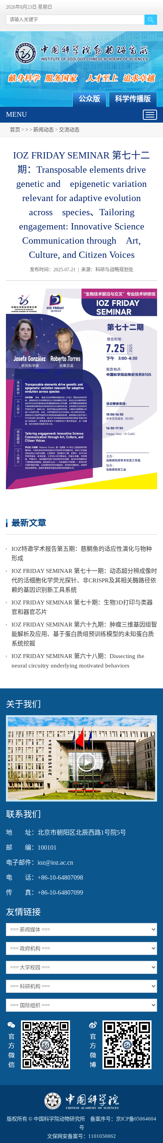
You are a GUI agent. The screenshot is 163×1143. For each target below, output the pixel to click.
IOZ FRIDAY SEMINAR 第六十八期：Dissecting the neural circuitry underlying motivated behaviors (77, 661)
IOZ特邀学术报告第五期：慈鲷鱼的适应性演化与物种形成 (81, 553)
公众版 (89, 99)
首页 (15, 129)
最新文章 (28, 523)
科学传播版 (133, 99)
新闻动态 (43, 129)
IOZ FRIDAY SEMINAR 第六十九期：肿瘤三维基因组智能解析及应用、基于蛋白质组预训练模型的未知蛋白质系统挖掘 (84, 634)
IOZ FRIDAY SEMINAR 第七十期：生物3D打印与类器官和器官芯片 (82, 607)
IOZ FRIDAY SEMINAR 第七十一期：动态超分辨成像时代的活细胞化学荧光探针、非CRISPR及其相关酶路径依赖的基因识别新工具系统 (84, 580)
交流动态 (69, 129)
